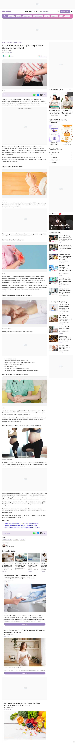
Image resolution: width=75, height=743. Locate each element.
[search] (58, 11)
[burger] (72, 11)
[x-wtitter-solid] (41, 95)
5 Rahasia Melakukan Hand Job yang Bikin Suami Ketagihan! (21, 524)
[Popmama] (6, 11)
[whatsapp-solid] (34, 95)
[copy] (45, 95)
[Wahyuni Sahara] (4, 546)
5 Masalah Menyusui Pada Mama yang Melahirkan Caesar (21, 525)
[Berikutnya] (47, 629)
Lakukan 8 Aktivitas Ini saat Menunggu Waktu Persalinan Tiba (22, 527)
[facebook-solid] (38, 95)
